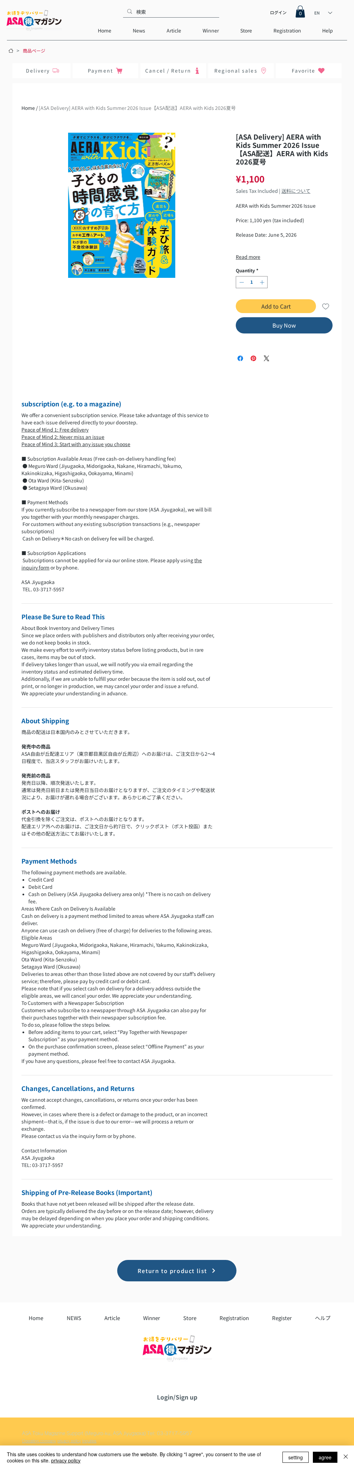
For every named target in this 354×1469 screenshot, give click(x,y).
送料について (295, 190)
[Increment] (263, 282)
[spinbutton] (252, 282)
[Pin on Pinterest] (253, 358)
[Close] (346, 1457)
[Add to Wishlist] (326, 306)
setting (295, 1457)
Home (28, 107)
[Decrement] (241, 282)
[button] (300, 12)
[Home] (11, 50)
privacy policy (66, 1460)
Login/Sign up (177, 1397)
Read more (248, 256)
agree (325, 1457)
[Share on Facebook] (240, 358)
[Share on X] (266, 358)
